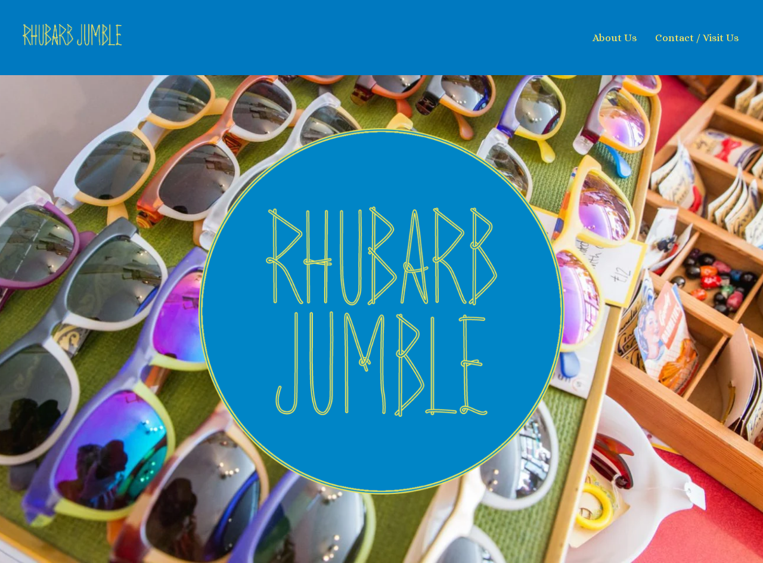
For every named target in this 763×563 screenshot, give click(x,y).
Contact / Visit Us (697, 38)
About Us (615, 38)
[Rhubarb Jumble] (144, 37)
